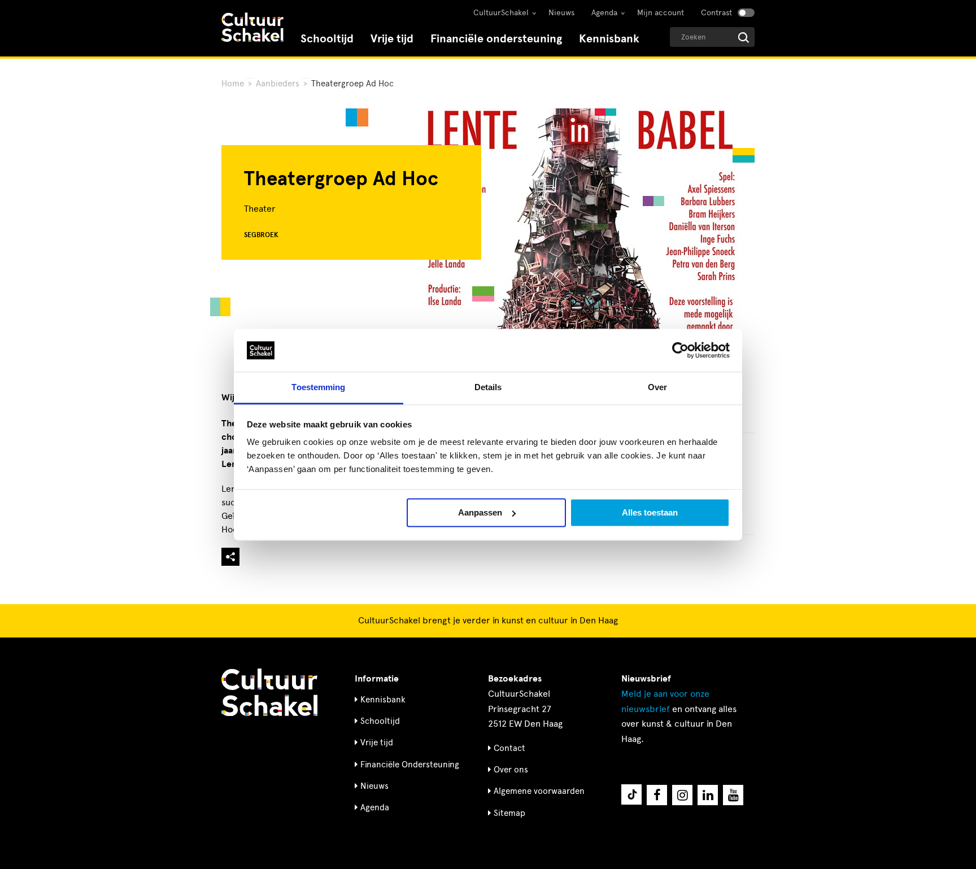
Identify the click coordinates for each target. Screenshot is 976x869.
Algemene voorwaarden (539, 791)
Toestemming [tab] (318, 387)
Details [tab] (488, 387)
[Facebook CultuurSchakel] (657, 795)
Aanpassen (480, 512)
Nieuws (561, 13)
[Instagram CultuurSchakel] (682, 795)
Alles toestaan (650, 512)
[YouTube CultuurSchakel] (733, 795)
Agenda (604, 13)
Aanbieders (277, 83)
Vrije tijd (392, 39)
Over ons (511, 770)
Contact (509, 748)
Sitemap (509, 813)
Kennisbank (609, 39)
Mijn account (660, 13)
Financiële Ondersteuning (409, 764)
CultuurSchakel (501, 13)
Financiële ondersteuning (496, 39)
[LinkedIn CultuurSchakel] (708, 795)
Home (232, 83)
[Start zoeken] (743, 37)
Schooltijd (327, 39)
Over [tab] (657, 387)
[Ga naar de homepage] (252, 28)
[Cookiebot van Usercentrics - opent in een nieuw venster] (680, 350)
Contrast (716, 13)
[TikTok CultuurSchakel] (631, 794)
